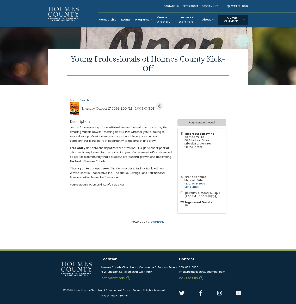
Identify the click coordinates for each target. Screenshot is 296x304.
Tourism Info (210, 6)
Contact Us (171, 6)
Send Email (191, 187)
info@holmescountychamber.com (202, 272)
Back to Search (79, 100)
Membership (107, 20)
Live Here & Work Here (186, 19)
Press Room (190, 6)
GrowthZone (156, 222)
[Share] (159, 106)
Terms (124, 295)
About (206, 20)
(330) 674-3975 (194, 184)
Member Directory (163, 19)
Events (126, 20)
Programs (142, 20)
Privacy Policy (109, 295)
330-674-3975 (188, 267)
